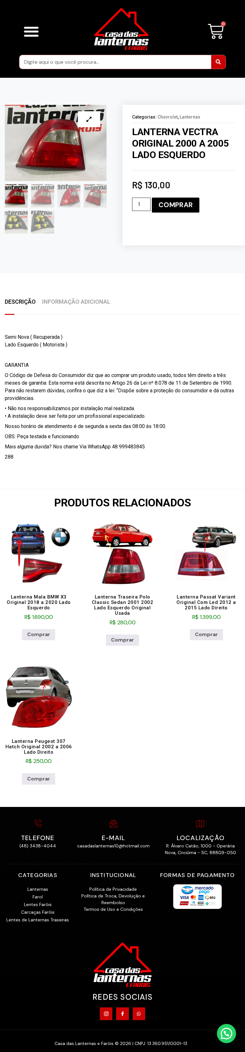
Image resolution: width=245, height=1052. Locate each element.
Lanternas (190, 117)
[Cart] (216, 32)
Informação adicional (76, 301)
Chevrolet (168, 117)
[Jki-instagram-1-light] (106, 1013)
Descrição (20, 301)
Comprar (176, 204)
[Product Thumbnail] (89, 119)
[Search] (218, 62)
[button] (31, 31)
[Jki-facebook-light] (122, 1013)
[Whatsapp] (139, 1013)
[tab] (23, 302)
